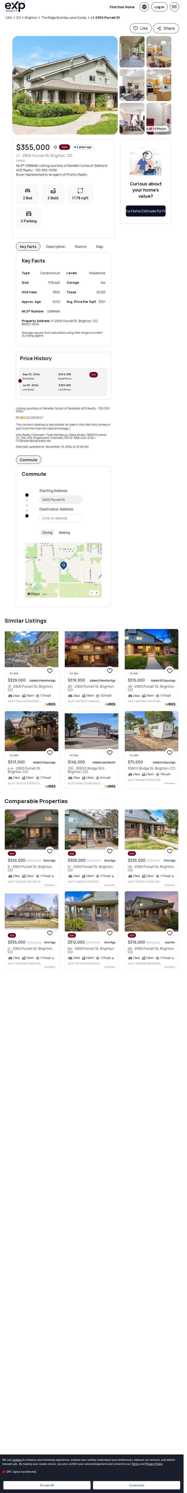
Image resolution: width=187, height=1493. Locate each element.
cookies (17, 1460)
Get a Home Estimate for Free (146, 210)
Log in (159, 7)
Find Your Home (122, 7)
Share (169, 28)
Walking (64, 532)
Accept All (47, 1485)
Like (144, 28)
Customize (136, 1485)
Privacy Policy (154, 1464)
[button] (65, 85)
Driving (47, 532)
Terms (135, 1464)
